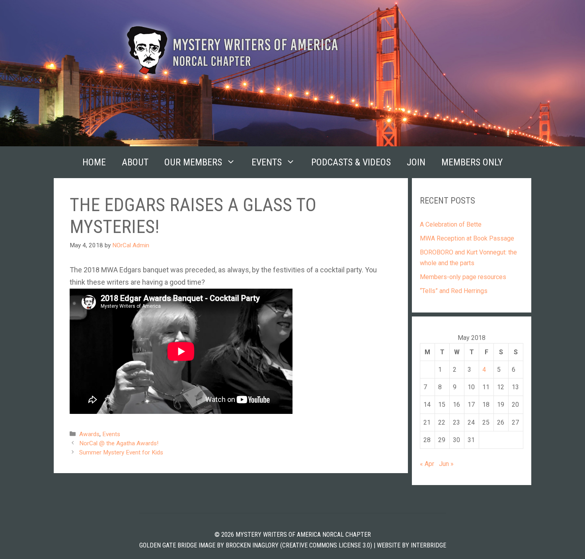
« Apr (427, 464)
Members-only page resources (463, 277)
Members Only (472, 162)
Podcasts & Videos (351, 162)
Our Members (193, 162)
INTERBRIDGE (428, 545)
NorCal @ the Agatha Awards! (118, 443)
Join (416, 162)
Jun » (446, 464)
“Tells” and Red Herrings (454, 291)
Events (267, 162)
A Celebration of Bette (451, 224)
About (135, 162)
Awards (89, 434)
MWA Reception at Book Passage (467, 238)
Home (94, 162)
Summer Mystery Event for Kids (121, 452)
